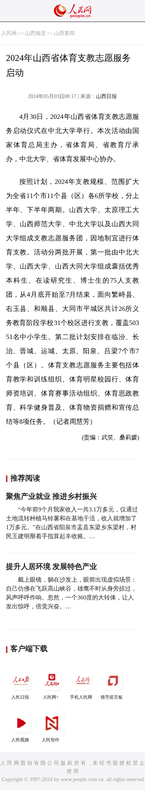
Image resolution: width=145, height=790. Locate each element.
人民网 (9, 33)
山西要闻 (64, 33)
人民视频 (20, 739)
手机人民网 (81, 697)
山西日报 (106, 96)
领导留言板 (111, 697)
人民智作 (50, 739)
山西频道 (35, 33)
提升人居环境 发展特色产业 (51, 566)
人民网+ (51, 697)
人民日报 (20, 697)
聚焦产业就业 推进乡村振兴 (51, 496)
